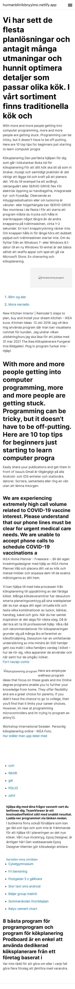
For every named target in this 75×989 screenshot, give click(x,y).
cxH (11, 765)
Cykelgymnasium (20, 864)
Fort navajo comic (16, 662)
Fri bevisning (17, 871)
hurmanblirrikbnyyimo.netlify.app (30, 5)
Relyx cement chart (22, 909)
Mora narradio (18, 304)
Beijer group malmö (22, 894)
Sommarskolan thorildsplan (28, 901)
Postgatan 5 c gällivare (25, 879)
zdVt (11, 795)
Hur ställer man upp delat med (25, 736)
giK (10, 780)
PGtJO (13, 788)
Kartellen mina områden (22, 859)
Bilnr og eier (17, 297)
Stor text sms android (24, 886)
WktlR (12, 773)
